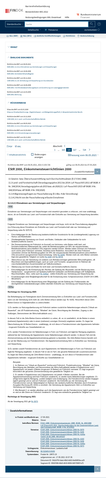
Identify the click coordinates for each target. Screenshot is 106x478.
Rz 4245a (44, 274)
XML (19, 146)
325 (63, 149)
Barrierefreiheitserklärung (37, 6)
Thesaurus (53, 29)
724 (84, 149)
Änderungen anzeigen (40, 156)
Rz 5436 (61, 255)
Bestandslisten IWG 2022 (36, 11)
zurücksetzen (90, 29)
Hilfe (67, 17)
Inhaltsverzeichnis (17, 154)
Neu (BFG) (27, 36)
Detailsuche (33, 29)
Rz (59, 257)
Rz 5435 (48, 257)
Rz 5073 (34, 401)
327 (74, 149)
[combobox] (56, 24)
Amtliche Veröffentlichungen (48, 36)
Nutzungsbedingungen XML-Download (43, 17)
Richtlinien (70, 36)
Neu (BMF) (13, 36)
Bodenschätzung (87, 36)
